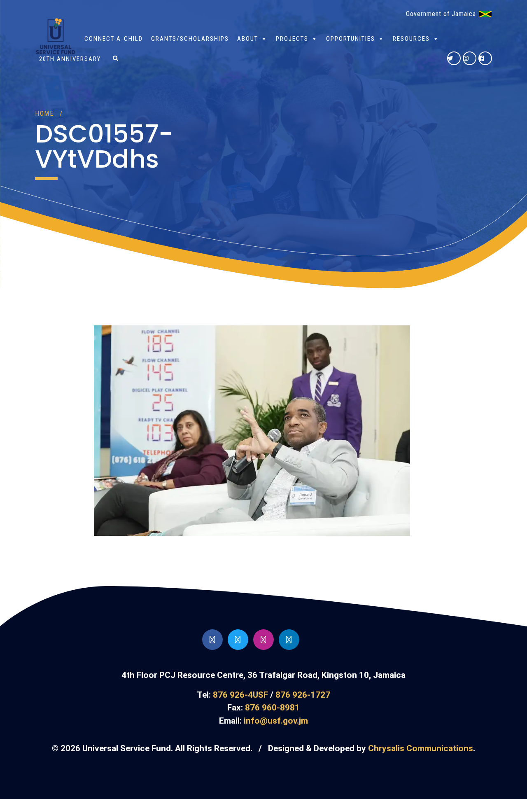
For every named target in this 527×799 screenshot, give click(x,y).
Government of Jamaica (441, 14)
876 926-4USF (240, 695)
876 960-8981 (272, 708)
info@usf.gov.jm (276, 721)
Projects (292, 38)
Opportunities (350, 38)
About (247, 38)
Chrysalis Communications (420, 748)
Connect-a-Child (113, 38)
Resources (411, 38)
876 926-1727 (302, 695)
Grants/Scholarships (190, 38)
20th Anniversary (70, 59)
